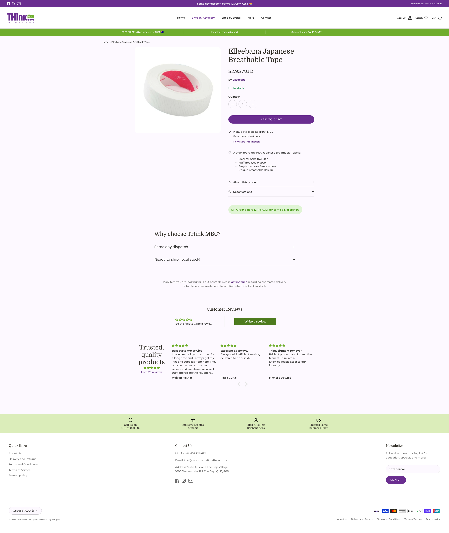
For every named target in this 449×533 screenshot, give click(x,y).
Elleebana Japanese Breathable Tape (130, 42)
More (251, 17)
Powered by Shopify (49, 519)
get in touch (239, 282)
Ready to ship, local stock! (177, 259)
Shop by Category (203, 17)
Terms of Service (20, 470)
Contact (266, 17)
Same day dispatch (171, 247)
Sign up (395, 479)
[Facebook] (8, 3)
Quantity (234, 96)
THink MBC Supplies (27, 519)
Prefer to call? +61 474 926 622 (426, 3)
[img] (151, 368)
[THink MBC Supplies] (20, 18)
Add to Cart (271, 119)
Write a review (255, 321)
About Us (15, 453)
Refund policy (18, 475)
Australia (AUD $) (23, 510)
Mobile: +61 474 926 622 (190, 453)
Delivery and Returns (22, 459)
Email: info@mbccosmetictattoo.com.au (202, 460)
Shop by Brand (231, 17)
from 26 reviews (151, 372)
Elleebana (239, 79)
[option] (178, 90)
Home (181, 17)
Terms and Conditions (23, 464)
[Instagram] (13, 3)
